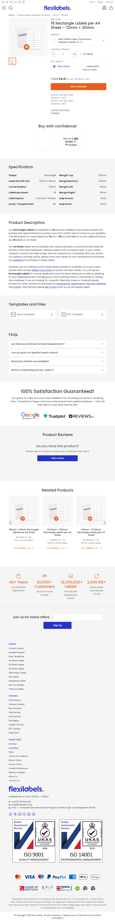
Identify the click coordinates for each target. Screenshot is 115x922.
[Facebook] (3, 2)
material (90, 283)
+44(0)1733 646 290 (20, 801)
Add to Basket (79, 86)
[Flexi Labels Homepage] (57, 7)
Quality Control (16, 724)
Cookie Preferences (18, 768)
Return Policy (15, 760)
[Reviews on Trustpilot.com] (54, 415)
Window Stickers (17, 704)
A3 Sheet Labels (16, 668)
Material (55, 34)
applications (63, 283)
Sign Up (57, 625)
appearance (78, 283)
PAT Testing (14, 728)
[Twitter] (7, 2)
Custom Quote (16, 648)
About (93, 2)
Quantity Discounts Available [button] (60, 111)
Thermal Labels (16, 689)
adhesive (101, 283)
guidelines (18, 260)
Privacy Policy (15, 764)
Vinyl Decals (14, 712)
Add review (57, 458)
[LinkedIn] (11, 2)
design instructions (42, 270)
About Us (13, 776)
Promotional (15, 716)
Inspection (14, 732)
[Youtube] (15, 2)
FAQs (11, 752)
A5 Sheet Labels (16, 664)
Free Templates (16, 656)
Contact (109, 2)
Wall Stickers (15, 700)
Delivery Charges (17, 772)
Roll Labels (14, 676)
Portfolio (13, 744)
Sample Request (17, 652)
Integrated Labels (17, 680)
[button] (4, 7)
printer (17, 287)
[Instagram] (23, 2)
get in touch (51, 287)
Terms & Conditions (18, 756)
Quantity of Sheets (60, 49)
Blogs (100, 2)
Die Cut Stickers (16, 685)
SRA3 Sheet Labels (17, 672)
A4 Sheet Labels (16, 660)
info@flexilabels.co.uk (20, 804)
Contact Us (14, 780)
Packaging (14, 720)
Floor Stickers (15, 708)
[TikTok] (19, 2)
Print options (57, 61)
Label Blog (13, 748)
